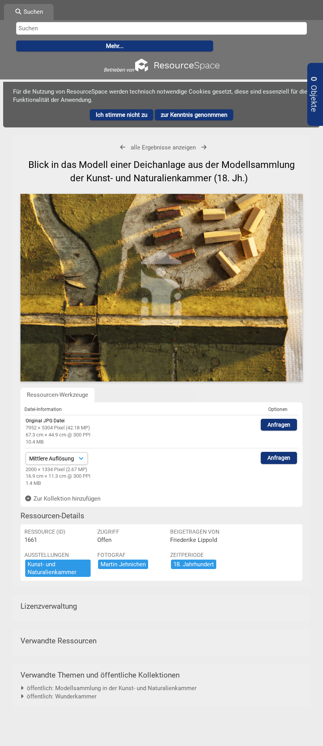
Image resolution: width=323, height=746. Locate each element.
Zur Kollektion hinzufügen (66, 498)
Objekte (313, 94)
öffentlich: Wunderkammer (60, 696)
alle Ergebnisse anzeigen (163, 147)
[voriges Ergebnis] (123, 147)
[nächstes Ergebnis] (204, 147)
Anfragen (278, 425)
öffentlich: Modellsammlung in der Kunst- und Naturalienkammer (110, 688)
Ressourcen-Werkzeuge (57, 394)
